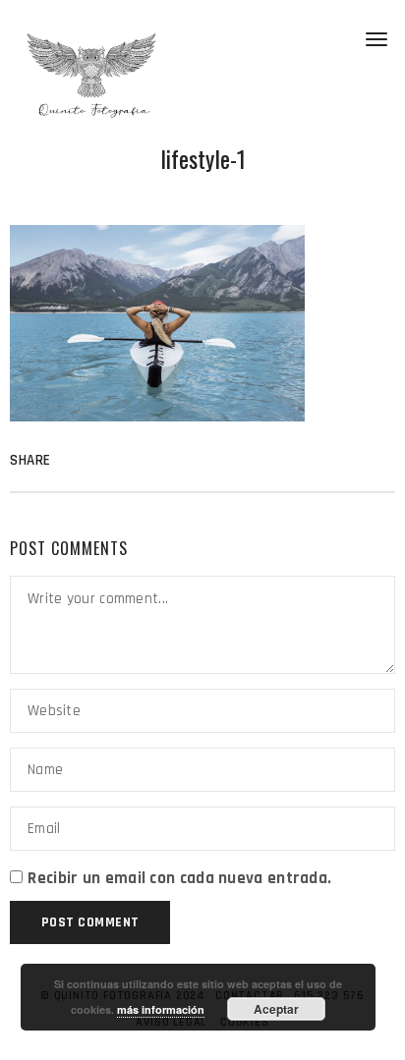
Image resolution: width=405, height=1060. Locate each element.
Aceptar (276, 1009)
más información (160, 1009)
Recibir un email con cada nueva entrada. (179, 878)
